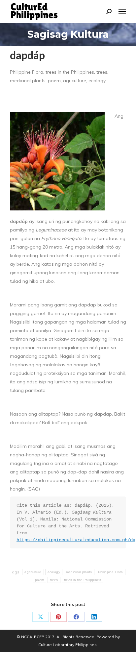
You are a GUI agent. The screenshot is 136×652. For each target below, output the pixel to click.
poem (39, 580)
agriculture (32, 572)
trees (54, 580)
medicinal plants (79, 572)
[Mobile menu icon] (122, 11)
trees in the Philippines (82, 580)
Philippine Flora (110, 572)
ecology (54, 572)
